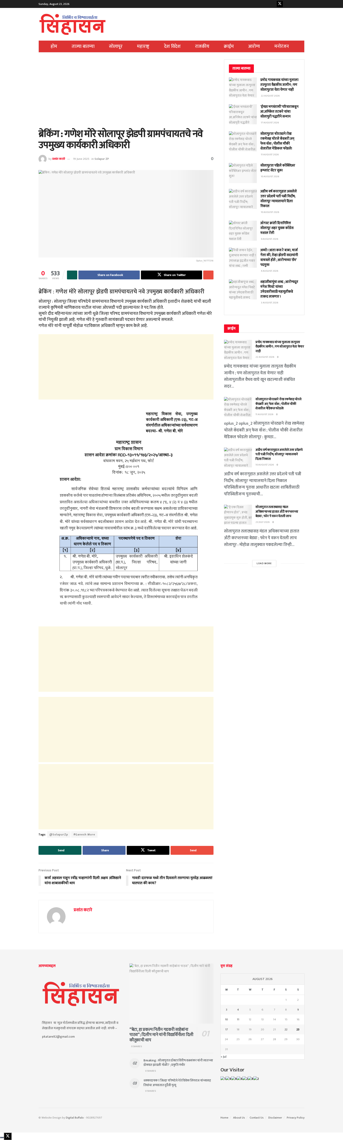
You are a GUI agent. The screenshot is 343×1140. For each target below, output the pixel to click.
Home (224, 1117)
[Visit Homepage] (72, 24)
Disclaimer (275, 1117)
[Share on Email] (208, 275)
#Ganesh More (84, 834)
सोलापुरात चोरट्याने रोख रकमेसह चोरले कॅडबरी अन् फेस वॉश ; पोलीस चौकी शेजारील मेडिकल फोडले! (277, 141)
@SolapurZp (58, 834)
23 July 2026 (263, 522)
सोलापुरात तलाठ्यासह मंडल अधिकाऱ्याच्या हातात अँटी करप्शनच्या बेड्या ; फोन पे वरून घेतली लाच (277, 511)
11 (238, 1019)
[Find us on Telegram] (301, 4)
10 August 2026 (265, 465)
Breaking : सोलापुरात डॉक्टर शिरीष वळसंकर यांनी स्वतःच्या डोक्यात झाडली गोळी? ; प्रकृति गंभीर (178, 1063)
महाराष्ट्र (143, 46)
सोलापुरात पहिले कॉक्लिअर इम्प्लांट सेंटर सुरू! (277, 168)
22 (286, 1029)
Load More (264, 563)
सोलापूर (115, 46)
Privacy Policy (295, 1117)
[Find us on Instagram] (294, 4)
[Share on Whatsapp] (72, 275)
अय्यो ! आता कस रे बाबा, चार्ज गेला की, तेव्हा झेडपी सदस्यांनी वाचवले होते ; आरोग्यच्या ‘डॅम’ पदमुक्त (279, 257)
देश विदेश (172, 46)
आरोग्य (254, 46)
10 (226, 1019)
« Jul (223, 1056)
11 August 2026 (264, 414)
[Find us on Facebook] (273, 4)
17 (226, 1029)
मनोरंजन (281, 46)
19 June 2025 (81, 158)
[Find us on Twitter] (280, 4)
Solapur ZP (101, 158)
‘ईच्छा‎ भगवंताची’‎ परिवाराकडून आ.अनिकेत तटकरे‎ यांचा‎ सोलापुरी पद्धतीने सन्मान (279, 111)
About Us (239, 1117)
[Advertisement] (126, 94)
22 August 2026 (265, 357)
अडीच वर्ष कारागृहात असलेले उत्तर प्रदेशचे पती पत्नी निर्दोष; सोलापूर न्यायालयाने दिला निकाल (278, 198)
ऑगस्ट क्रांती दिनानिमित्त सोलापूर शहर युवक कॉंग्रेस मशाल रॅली (277, 228)
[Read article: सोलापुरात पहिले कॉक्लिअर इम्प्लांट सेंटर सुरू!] (243, 173)
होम (54, 46)
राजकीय (202, 46)
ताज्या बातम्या (83, 46)
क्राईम (229, 46)
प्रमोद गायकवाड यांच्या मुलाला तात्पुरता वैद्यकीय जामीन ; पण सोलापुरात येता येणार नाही (279, 85)
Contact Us (257, 1117)
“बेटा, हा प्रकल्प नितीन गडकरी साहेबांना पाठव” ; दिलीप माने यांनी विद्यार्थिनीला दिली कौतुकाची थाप (161, 1035)
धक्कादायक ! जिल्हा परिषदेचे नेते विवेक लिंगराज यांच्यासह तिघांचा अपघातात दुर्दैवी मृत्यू (177, 1083)
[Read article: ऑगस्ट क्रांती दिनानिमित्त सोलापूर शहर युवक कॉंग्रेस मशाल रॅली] (243, 231)
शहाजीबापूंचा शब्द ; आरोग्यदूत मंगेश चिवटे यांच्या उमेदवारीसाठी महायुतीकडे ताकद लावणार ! (279, 289)
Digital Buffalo (75, 1117)
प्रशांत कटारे (58, 158)
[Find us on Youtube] (287, 4)
